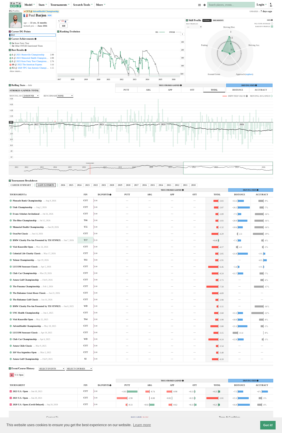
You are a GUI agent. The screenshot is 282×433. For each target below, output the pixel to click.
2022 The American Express (29, 64)
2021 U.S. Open (20, 398)
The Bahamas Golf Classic (25, 299)
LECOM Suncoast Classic (25, 266)
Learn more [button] (142, 425)
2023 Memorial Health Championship (33, 58)
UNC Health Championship (26, 313)
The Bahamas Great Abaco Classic (29, 293)
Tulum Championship (23, 260)
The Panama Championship (26, 286)
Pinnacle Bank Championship (28, 200)
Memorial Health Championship (29, 227)
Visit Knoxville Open (23, 247)
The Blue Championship (25, 220)
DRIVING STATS (248, 85)
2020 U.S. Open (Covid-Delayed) (28, 404)
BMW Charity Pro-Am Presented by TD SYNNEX (37, 240)
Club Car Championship (25, 273)
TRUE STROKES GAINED (169, 85)
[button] (271, 4)
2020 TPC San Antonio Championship (35, 68)
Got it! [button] (268, 425)
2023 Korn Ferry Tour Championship (32, 61)
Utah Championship (23, 207)
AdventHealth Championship (46, 11)
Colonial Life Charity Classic (27, 253)
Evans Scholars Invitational (26, 214)
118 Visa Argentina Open (25, 352)
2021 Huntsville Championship (30, 54)
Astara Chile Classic (23, 346)
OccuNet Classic (21, 233)
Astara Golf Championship (26, 280)
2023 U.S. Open (20, 391)
